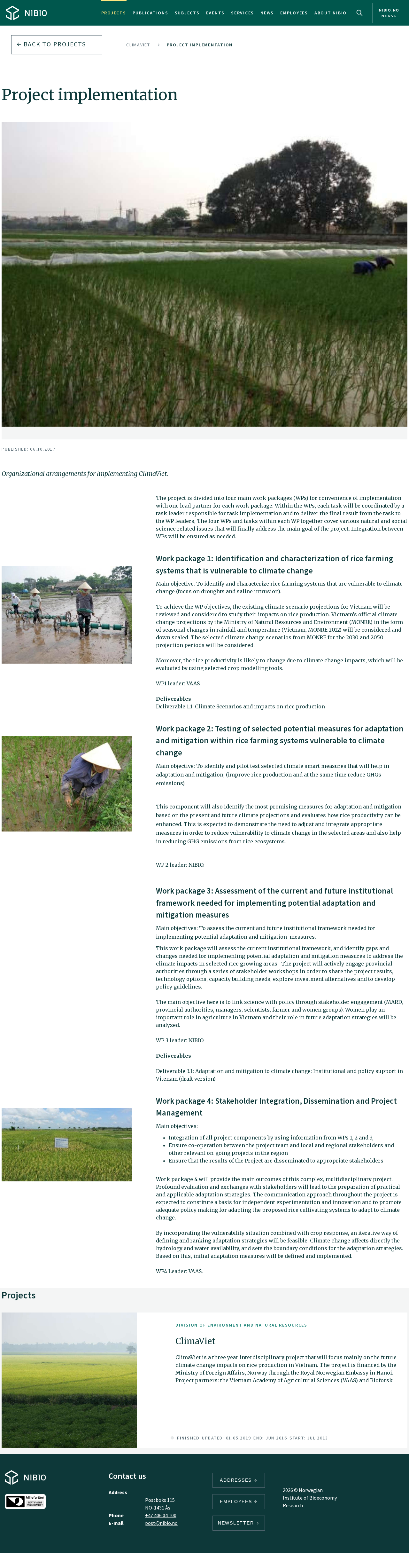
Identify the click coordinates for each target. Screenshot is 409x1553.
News (267, 13)
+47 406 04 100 (160, 1515)
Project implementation (200, 45)
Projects (113, 13)
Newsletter (237, 1522)
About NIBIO (330, 13)
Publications (150, 13)
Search (359, 12)
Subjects (187, 13)
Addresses (237, 1480)
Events (215, 13)
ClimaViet (138, 45)
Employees (294, 13)
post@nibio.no (161, 1523)
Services (242, 13)
